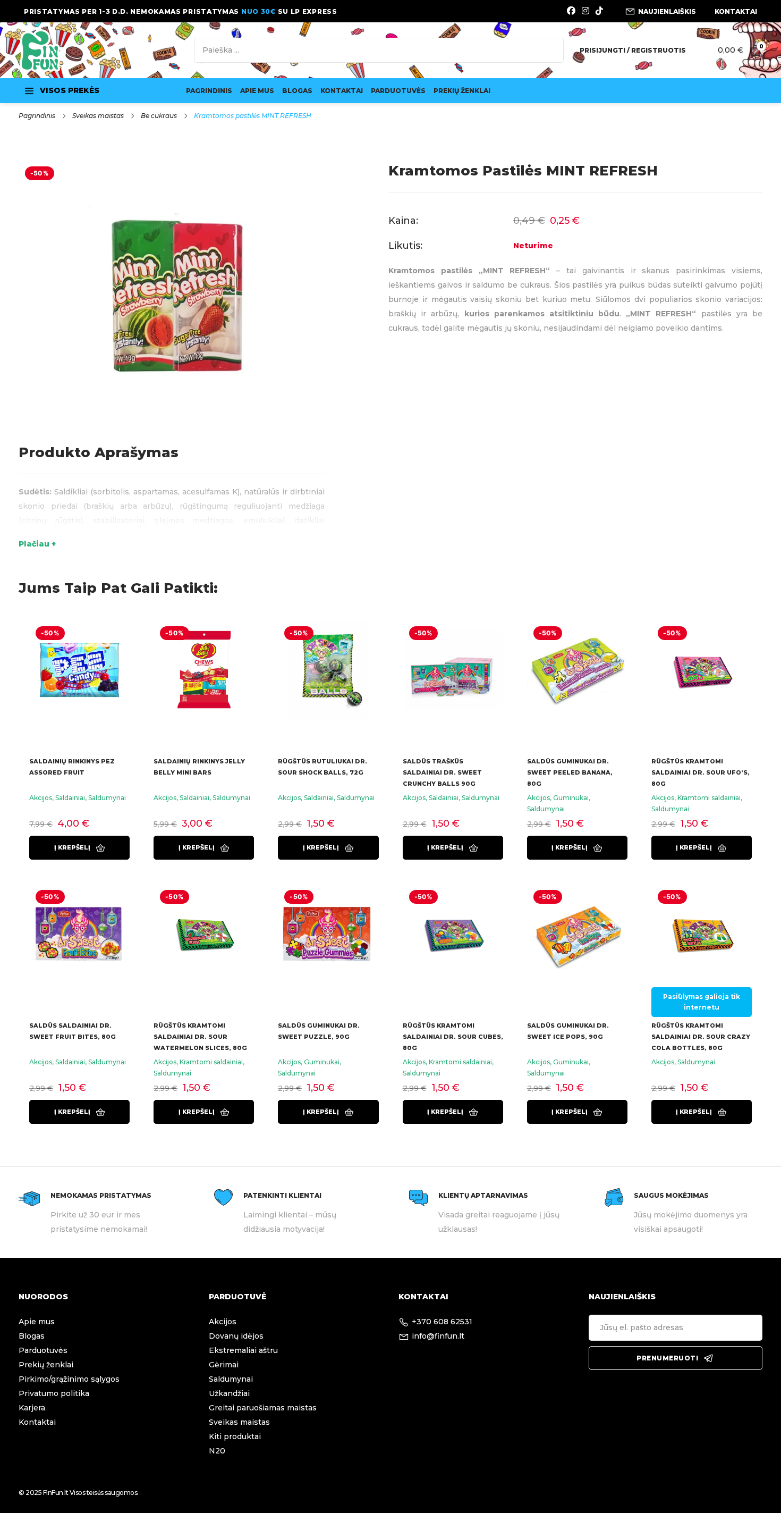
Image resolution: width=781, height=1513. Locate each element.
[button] (79, 848)
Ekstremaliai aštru (243, 1350)
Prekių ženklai (462, 91)
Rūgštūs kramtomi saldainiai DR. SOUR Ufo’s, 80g (700, 772)
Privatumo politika (54, 1393)
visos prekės (69, 90)
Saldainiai (70, 798)
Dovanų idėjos (236, 1336)
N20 (217, 1451)
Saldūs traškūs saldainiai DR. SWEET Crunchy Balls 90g (442, 772)
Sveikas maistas (98, 116)
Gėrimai (224, 1364)
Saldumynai (107, 798)
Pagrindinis (209, 91)
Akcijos (40, 798)
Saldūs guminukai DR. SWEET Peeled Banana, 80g (570, 772)
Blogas (297, 91)
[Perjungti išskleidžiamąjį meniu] (29, 91)
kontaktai (736, 11)
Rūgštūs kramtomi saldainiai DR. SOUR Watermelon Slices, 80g (200, 1037)
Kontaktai (341, 91)
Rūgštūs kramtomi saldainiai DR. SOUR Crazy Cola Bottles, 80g (700, 1037)
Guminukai (571, 798)
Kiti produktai (235, 1436)
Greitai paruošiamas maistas (263, 1408)
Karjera (32, 1408)
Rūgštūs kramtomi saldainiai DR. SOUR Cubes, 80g (453, 1037)
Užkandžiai (229, 1393)
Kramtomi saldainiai (709, 798)
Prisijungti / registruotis (633, 50)
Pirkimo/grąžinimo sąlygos (69, 1379)
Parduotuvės (398, 91)
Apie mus (257, 91)
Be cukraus (159, 116)
